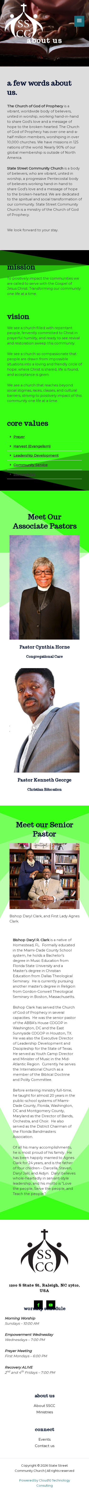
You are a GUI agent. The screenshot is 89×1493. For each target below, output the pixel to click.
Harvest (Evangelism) (32, 446)
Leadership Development (36, 455)
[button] (44, 437)
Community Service (31, 465)
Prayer (19, 437)
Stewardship (24, 474)
